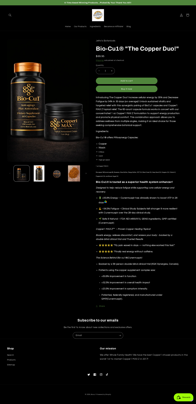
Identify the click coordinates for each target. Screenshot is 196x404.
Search (10, 355)
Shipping (100, 60)
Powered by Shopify (103, 394)
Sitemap (11, 365)
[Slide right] (86, 173)
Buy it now (126, 89)
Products (11, 360)
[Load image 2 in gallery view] (39, 173)
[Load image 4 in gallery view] (74, 173)
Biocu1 (93, 394)
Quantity (100, 65)
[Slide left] (10, 173)
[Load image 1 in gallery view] (22, 173)
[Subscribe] (120, 335)
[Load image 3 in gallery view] (57, 173)
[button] (10, 15)
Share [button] (102, 306)
